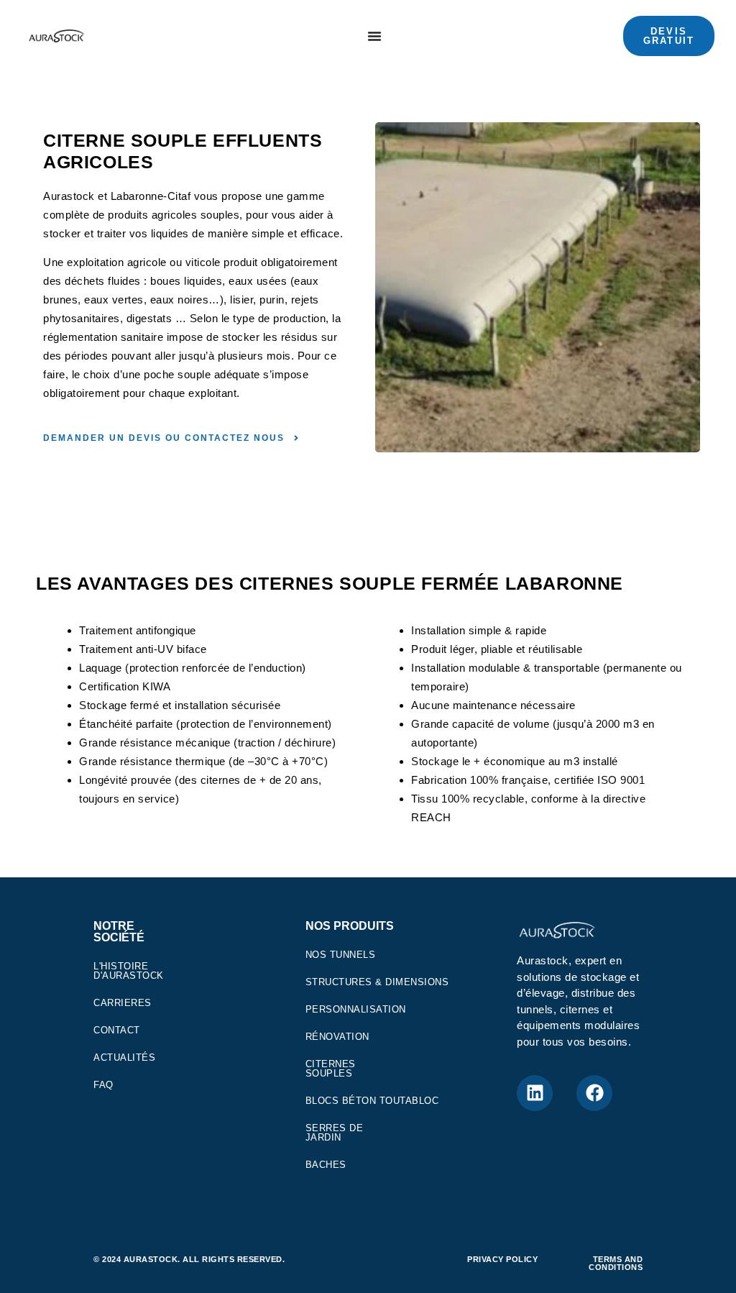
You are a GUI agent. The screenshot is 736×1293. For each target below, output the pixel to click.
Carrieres (122, 1002)
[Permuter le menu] (374, 36)
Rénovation (337, 1036)
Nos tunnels (340, 954)
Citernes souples (330, 1069)
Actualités (124, 1057)
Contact (116, 1030)
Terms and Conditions (616, 1263)
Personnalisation (355, 1009)
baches (325, 1164)
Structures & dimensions (377, 982)
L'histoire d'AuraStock (128, 971)
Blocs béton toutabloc (372, 1100)
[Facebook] (594, 1093)
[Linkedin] (535, 1093)
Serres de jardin (334, 1133)
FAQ (103, 1084)
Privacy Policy (502, 1259)
